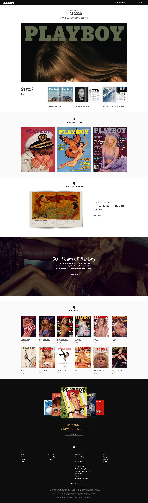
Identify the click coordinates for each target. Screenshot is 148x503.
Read (22, 457)
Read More (100, 215)
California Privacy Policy (82, 469)
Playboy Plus (106, 459)
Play (22, 464)
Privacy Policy (79, 461)
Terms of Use (79, 459)
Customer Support (80, 457)
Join (129, 2)
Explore (23, 459)
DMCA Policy (78, 473)
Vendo (83, 493)
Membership (51, 457)
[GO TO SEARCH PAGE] (135, 3)
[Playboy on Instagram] (76, 483)
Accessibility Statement (81, 478)
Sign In (50, 459)
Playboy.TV (106, 461)
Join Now (74, 275)
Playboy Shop (106, 457)
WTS (59, 493)
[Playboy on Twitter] (71, 483)
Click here (78, 489)
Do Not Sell (78, 476)
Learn (22, 461)
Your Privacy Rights (80, 464)
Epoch (62, 493)
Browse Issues (120, 2)
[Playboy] (8, 3)
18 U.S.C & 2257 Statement (83, 471)
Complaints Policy (80, 466)
